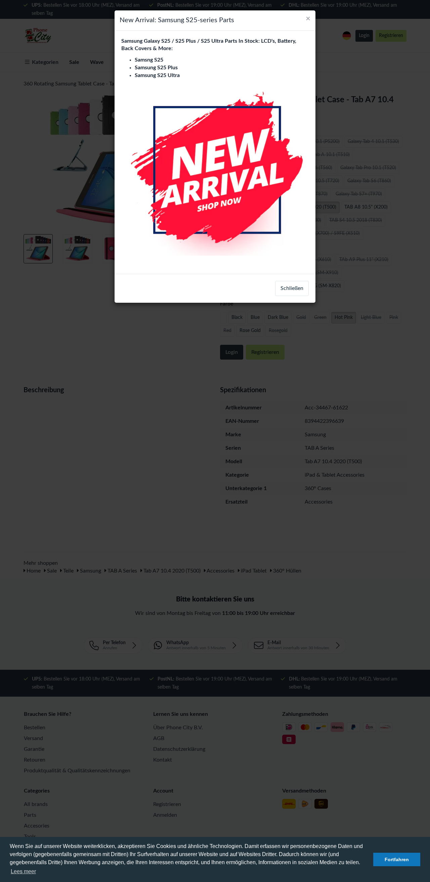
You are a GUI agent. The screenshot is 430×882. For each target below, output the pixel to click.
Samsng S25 (149, 60)
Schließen (292, 288)
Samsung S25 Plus (156, 67)
